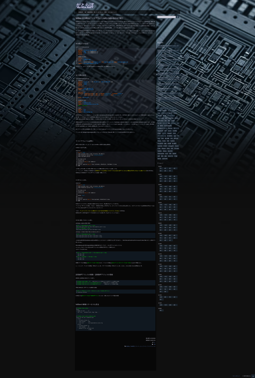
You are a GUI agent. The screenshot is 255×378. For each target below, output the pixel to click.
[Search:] (166, 17)
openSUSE (164, 158)
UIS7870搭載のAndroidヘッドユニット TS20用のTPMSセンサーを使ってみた (168, 73)
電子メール (176, 128)
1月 (170, 171)
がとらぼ (85, 4)
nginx (175, 136)
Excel (166, 153)
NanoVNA (170, 151)
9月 (174, 176)
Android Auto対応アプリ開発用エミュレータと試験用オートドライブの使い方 (168, 51)
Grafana (165, 151)
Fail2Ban (128, 346)
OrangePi (169, 133)
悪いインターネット (98, 12)
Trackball (172, 141)
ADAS (168, 148)
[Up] (253, 376)
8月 (160, 178)
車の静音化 (169, 136)
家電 (162, 156)
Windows (164, 110)
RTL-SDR (176, 148)
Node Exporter (161, 153)
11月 (165, 176)
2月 (165, 171)
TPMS (175, 156)
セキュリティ (164, 113)
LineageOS (171, 146)
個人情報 (167, 138)
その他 (175, 113)
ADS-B (176, 118)
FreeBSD (132, 346)
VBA (170, 153)
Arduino (159, 141)
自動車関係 (90, 12)
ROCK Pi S (170, 156)
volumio (169, 131)
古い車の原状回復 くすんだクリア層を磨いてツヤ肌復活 (168, 60)
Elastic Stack (160, 120)
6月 (165, 168)
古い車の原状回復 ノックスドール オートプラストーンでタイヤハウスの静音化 (168, 55)
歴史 (166, 120)
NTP (165, 131)
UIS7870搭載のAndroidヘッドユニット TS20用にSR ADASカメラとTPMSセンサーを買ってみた (168, 79)
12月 (161, 176)
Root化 (164, 141)
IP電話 (159, 133)
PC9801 (165, 146)
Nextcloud (160, 146)
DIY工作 (159, 123)
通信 (166, 118)
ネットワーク (143, 346)
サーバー (137, 346)
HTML (159, 148)
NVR (159, 138)
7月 (160, 168)
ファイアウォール (151, 346)
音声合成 (176, 138)
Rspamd (164, 148)
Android (159, 110)
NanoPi (170, 113)
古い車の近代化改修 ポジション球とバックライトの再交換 (168, 93)
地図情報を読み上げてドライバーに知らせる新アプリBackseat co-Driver (168, 64)
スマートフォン (171, 115)
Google (173, 120)
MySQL (159, 158)
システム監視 (161, 118)
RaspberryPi (160, 131)
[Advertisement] (115, 359)
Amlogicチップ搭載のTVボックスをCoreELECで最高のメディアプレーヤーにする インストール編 (168, 99)
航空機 (169, 143)
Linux (159, 113)
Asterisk (174, 153)
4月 (174, 168)
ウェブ (169, 110)
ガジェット (165, 108)
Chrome (176, 146)
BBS (106, 12)
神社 (169, 120)
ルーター (173, 123)
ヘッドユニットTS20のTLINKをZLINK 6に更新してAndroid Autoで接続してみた (168, 69)
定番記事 (80, 12)
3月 (160, 171)
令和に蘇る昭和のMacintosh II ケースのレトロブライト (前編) (168, 46)
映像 (166, 156)
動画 (165, 143)
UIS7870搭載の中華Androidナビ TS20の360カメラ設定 (168, 84)
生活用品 (175, 131)
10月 (170, 176)
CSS (171, 138)
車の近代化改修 (168, 125)
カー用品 (160, 115)
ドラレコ (164, 133)
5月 (170, 168)
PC (178, 136)
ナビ (178, 123)
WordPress (170, 118)
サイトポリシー (236, 376)
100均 (174, 133)
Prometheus (160, 143)
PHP (172, 148)
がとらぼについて (112, 12)
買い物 (164, 115)
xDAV (162, 138)
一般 (85, 12)
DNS (168, 141)
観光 (169, 123)
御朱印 (161, 125)
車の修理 (174, 143)
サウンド (165, 123)
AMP (159, 156)
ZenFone (170, 128)
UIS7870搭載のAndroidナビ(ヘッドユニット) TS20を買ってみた (168, 89)
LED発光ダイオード (162, 128)
